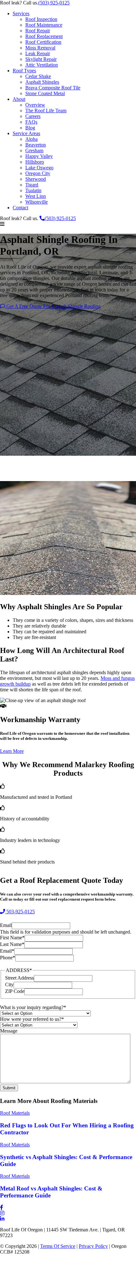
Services (21, 13)
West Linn (35, 196)
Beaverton (35, 144)
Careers (32, 116)
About (19, 99)
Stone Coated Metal (45, 93)
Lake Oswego (39, 167)
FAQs (31, 122)
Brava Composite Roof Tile (52, 87)
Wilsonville (36, 202)
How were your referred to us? (32, 1019)
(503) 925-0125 (54, 2)
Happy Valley (39, 156)
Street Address (19, 978)
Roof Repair (37, 30)
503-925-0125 (20, 912)
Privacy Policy (93, 1246)
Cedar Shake (38, 76)
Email (6, 925)
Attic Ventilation (41, 65)
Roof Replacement (44, 36)
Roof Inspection (41, 19)
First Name (12, 938)
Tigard (31, 184)
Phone (7, 958)
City (9, 984)
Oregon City (37, 173)
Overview (35, 105)
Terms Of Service (57, 1246)
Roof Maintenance (43, 25)
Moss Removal (40, 47)
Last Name (12, 944)
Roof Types (24, 70)
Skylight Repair (41, 59)
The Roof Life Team (45, 110)
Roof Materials (15, 1113)
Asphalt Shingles (42, 82)
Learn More (12, 751)
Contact (20, 207)
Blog (30, 127)
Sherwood (35, 179)
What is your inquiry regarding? (33, 1007)
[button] (68, 224)
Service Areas (26, 133)
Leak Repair (37, 53)
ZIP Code (14, 991)
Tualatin (33, 190)
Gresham (34, 150)
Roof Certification (43, 42)
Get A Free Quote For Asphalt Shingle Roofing (53, 306)
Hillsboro (34, 162)
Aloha (31, 139)
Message (8, 1031)
